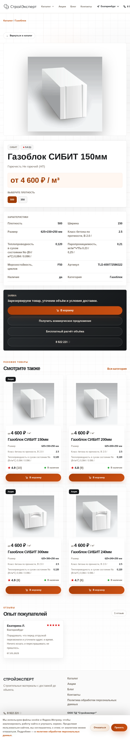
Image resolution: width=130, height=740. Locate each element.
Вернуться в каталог (19, 35)
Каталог (46, 6)
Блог (73, 6)
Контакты (86, 6)
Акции (62, 6)
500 (12, 199)
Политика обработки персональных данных (91, 702)
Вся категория (117, 368)
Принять (119, 727)
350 (23, 199)
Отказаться (100, 727)
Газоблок (20, 20)
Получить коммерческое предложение (65, 320)
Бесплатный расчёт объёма (65, 331)
